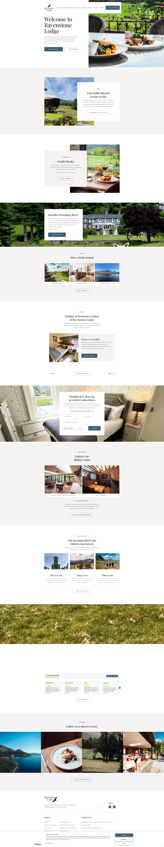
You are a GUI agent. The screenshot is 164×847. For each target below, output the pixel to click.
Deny (124, 843)
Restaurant (70, 7)
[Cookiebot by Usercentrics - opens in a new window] (37, 844)
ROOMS (63, 7)
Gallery (84, 7)
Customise (123, 839)
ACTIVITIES (78, 7)
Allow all (124, 835)
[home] (49, 7)
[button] (52, 373)
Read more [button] (48, 692)
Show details (49, 843)
